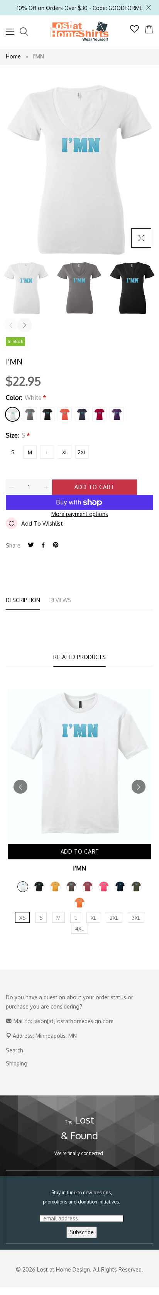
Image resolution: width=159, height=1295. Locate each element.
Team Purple (116, 414)
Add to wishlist (42, 523)
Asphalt (30, 414)
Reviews (60, 600)
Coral (64, 414)
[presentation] (10, 325)
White (12, 414)
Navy (82, 414)
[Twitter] (30, 545)
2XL (82, 452)
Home (13, 56)
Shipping (16, 1063)
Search (14, 1050)
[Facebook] (43, 545)
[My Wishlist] (134, 30)
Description (23, 600)
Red (99, 414)
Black (47, 414)
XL (65, 452)
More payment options (79, 514)
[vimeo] (55, 545)
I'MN (79, 868)
